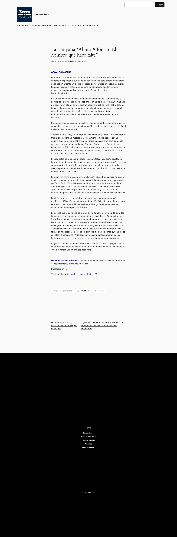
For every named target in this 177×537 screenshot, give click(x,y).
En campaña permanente (63, 291)
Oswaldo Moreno (83, 291)
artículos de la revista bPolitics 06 (81, 274)
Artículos (71, 61)
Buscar (160, 5)
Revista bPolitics (81, 61)
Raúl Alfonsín (100, 291)
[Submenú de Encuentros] (29, 25)
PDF (67, 269)
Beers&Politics (42, 14)
